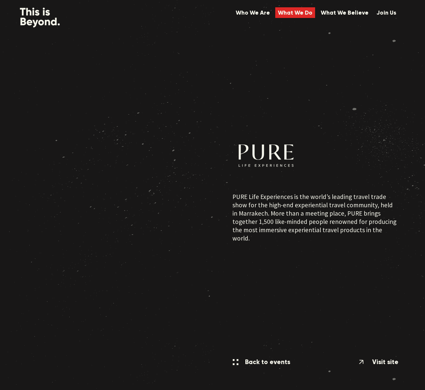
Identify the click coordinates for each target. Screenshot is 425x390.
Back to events (266, 362)
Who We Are (253, 12)
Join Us (386, 12)
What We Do (295, 12)
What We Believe (345, 12)
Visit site (384, 362)
